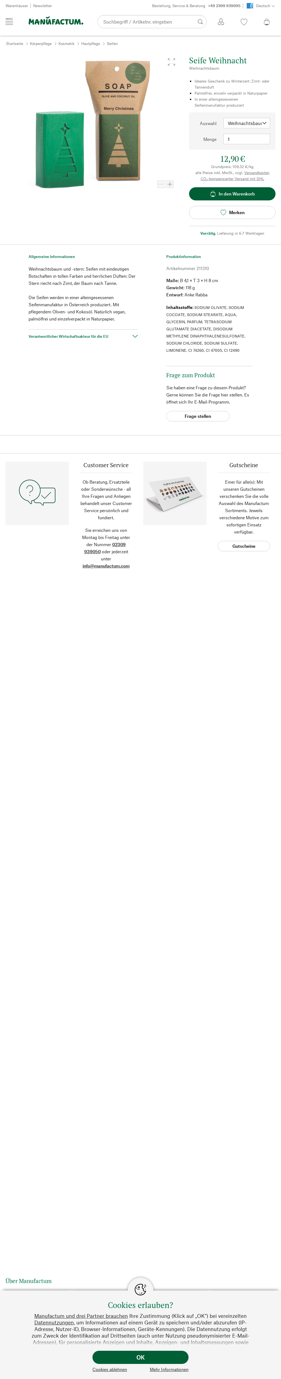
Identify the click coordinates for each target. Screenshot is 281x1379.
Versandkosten (256, 172)
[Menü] (9, 21)
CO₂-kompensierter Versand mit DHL (232, 178)
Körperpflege (41, 43)
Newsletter (42, 5)
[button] (171, 62)
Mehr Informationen (169, 1369)
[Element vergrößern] (170, 184)
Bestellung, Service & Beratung (196, 5)
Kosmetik (66, 43)
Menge (210, 139)
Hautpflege (90, 43)
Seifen (112, 43)
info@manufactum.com (106, 565)
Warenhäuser (16, 5)
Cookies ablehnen (109, 1369)
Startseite (14, 43)
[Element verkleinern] (161, 184)
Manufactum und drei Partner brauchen (81, 1316)
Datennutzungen (54, 1322)
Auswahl (208, 123)
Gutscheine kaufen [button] (243, 547)
